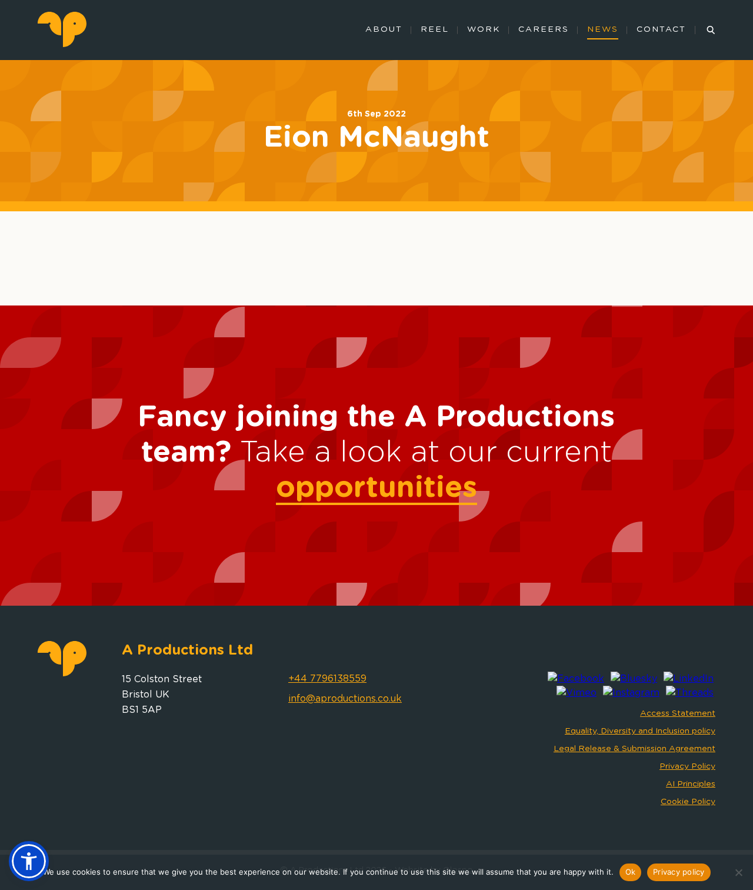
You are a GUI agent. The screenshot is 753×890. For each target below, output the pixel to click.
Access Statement (677, 713)
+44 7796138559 (327, 678)
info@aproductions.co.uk (345, 698)
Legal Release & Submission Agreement (634, 749)
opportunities (376, 488)
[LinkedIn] (689, 679)
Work (483, 29)
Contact (661, 29)
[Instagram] (631, 693)
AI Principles (690, 784)
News (602, 29)
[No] (738, 872)
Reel (435, 29)
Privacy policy (679, 871)
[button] (29, 861)
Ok (630, 871)
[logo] (62, 44)
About (383, 29)
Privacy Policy (687, 766)
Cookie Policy (688, 802)
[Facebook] (576, 679)
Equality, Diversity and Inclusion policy (640, 731)
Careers (543, 29)
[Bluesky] (634, 679)
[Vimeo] (577, 693)
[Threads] (690, 693)
